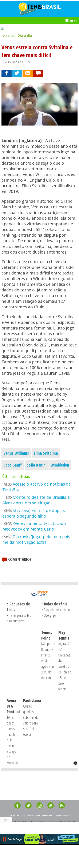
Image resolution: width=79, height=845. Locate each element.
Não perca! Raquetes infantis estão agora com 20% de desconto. (48, 660)
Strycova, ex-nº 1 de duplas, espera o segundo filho (34, 513)
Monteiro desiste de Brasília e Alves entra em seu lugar (36, 500)
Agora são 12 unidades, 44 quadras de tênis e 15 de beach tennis (64, 666)
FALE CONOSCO (17, 815)
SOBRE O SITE (63, 815)
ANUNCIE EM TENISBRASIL (40, 815)
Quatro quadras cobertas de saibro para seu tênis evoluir (31, 720)
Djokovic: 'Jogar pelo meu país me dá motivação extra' (36, 539)
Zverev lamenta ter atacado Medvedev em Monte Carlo (34, 526)
